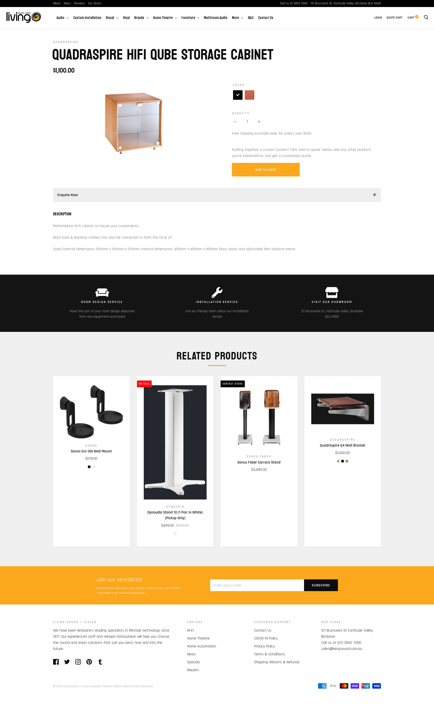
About (57, 3)
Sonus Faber (258, 456)
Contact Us (262, 630)
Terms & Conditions (269, 654)
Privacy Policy (264, 646)
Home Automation (201, 646)
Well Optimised (143, 686)
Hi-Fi (190, 630)
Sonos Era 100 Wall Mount (91, 451)
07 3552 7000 (299, 3)
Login (378, 18)
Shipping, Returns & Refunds (277, 662)
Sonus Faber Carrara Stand (259, 462)
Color (239, 85)
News (67, 3)
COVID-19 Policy (266, 638)
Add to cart (265, 169)
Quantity (240, 113)
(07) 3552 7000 (349, 642)
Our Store (94, 3)
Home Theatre (198, 638)
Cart (412, 18)
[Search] (426, 18)
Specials (193, 662)
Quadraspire (66, 42)
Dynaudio (175, 507)
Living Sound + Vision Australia (82, 686)
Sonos (91, 446)
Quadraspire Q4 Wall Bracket (342, 445)
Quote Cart (394, 18)
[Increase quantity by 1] (259, 122)
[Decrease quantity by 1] (235, 122)
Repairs (193, 670)
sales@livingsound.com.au (341, 648)
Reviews (79, 3)
